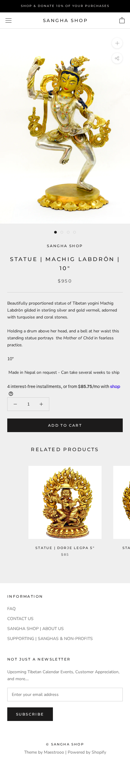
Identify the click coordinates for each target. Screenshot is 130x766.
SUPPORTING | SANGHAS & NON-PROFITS (50, 639)
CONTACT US (20, 619)
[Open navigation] (8, 20)
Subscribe (30, 714)
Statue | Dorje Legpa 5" (65, 548)
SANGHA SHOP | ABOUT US (35, 629)
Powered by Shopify (87, 752)
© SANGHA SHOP (65, 744)
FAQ (11, 609)
